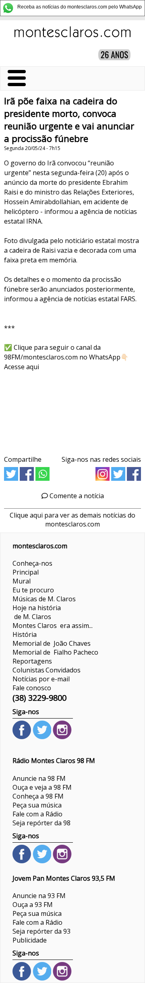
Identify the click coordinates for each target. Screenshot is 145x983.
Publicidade (29, 940)
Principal (25, 572)
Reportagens (32, 661)
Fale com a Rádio (37, 814)
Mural (21, 581)
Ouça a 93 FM (32, 904)
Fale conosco (31, 687)
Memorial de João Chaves (51, 643)
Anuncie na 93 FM (39, 895)
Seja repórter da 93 (41, 931)
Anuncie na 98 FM (39, 778)
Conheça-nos (32, 563)
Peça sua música (37, 805)
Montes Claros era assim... (52, 625)
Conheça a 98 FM (38, 796)
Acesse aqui (21, 366)
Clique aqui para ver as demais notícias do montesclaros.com (72, 519)
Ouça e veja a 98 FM (42, 787)
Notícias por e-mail (41, 678)
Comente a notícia (76, 495)
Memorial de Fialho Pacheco (55, 652)
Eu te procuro (33, 590)
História (24, 634)
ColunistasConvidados (46, 670)
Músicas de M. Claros (44, 598)
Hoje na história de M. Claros (36, 612)
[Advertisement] (72, 410)
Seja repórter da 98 (41, 822)
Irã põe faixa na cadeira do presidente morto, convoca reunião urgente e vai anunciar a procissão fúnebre (69, 120)
